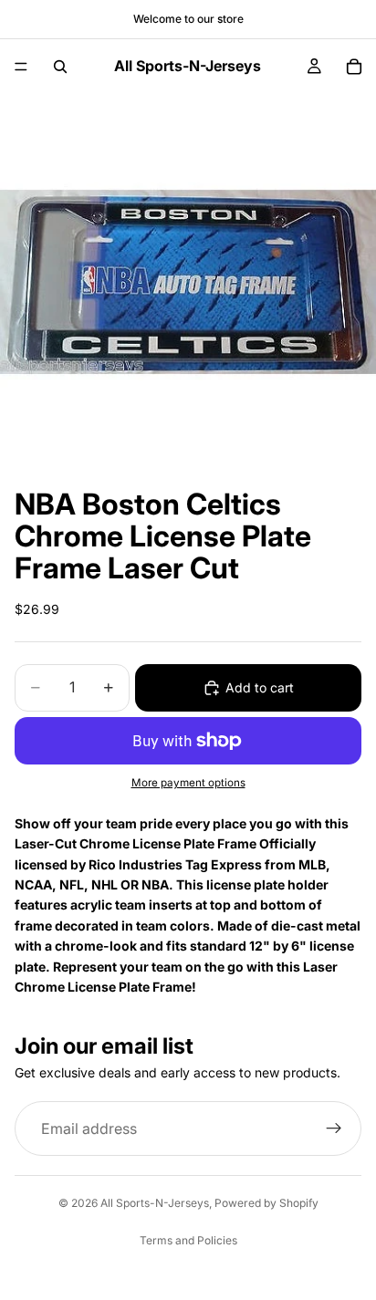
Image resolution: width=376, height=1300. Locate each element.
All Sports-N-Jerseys (154, 1203)
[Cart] (354, 67)
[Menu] (21, 67)
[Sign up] (334, 1128)
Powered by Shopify (266, 1203)
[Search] (60, 67)
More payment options (188, 782)
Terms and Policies (188, 1240)
